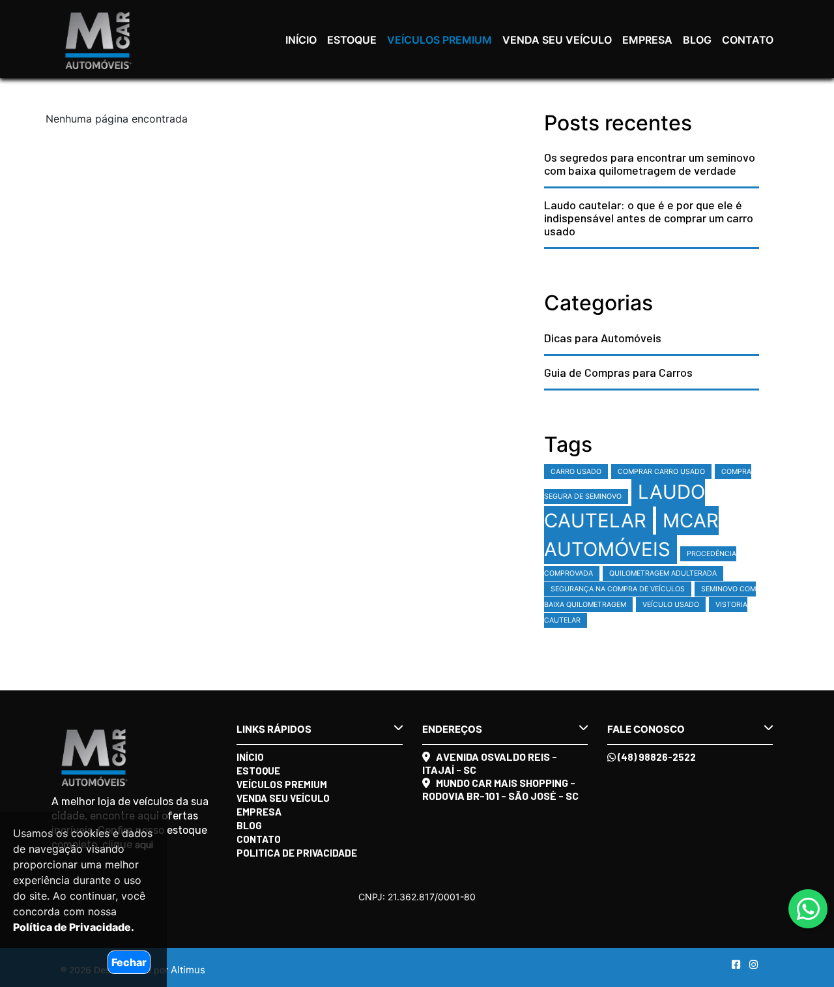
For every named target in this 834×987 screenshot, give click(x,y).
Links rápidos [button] (274, 729)
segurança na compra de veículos (618, 589)
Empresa (647, 39)
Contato (747, 39)
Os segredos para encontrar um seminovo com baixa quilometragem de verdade (649, 163)
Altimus (188, 970)
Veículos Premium (439, 39)
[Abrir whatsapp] (808, 909)
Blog (697, 39)
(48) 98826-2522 (656, 757)
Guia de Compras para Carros (618, 372)
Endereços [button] (452, 729)
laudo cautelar (624, 506)
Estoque (352, 39)
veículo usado (670, 604)
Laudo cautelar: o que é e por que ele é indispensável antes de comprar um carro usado (648, 218)
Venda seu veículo (557, 39)
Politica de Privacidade (297, 853)
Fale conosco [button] (646, 729)
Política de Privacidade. (73, 927)
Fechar (129, 962)
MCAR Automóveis (631, 535)
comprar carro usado (661, 471)
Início (301, 39)
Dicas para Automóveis (602, 338)
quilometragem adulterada (663, 573)
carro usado (576, 471)
